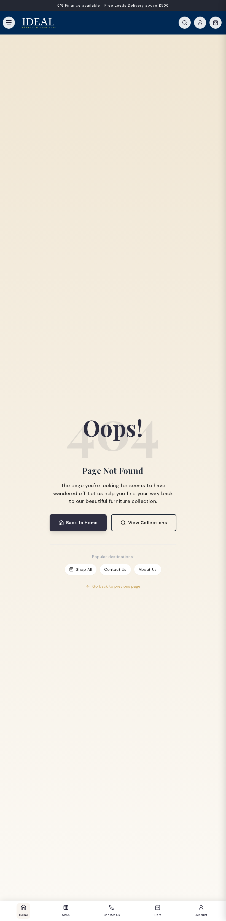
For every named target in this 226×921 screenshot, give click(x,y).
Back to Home (82, 522)
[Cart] (215, 23)
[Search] (185, 23)
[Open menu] (9, 23)
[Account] (200, 23)
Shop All (84, 569)
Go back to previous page (116, 586)
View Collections (147, 522)
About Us (148, 569)
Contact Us (115, 569)
